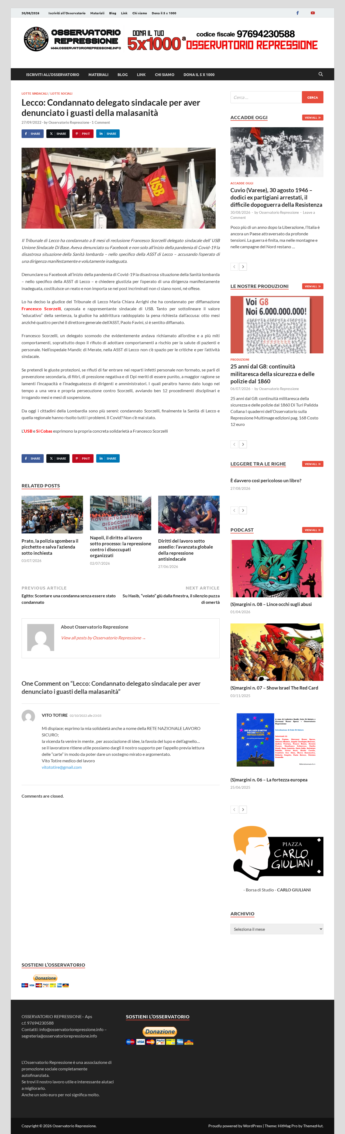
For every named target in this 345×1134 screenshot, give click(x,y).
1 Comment (101, 122)
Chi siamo (139, 13)
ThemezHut (313, 1125)
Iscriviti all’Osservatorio (67, 13)
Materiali (97, 13)
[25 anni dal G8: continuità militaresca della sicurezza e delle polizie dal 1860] (276, 324)
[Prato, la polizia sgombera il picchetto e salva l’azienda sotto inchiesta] (52, 516)
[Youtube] (312, 13)
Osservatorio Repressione (69, 122)
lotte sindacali (34, 93)
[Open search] (321, 74)
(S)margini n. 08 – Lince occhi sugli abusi (271, 604)
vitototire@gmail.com (62, 767)
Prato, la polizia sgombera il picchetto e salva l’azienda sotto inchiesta (50, 547)
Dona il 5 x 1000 (164, 13)
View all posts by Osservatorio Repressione (103, 637)
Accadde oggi (241, 183)
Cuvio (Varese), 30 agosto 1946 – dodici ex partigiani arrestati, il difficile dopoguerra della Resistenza (276, 197)
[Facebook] (297, 13)
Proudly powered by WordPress (235, 1125)
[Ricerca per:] (276, 97)
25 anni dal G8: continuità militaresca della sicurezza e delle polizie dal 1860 (272, 373)
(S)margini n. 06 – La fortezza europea (269, 780)
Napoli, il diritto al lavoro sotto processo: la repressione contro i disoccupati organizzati (120, 546)
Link (124, 13)
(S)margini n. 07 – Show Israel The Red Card (274, 688)
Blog (112, 13)
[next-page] (243, 267)
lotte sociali (61, 93)
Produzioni (239, 359)
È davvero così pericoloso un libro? (265, 480)
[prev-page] (234, 267)
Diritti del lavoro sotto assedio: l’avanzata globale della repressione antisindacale (185, 549)
